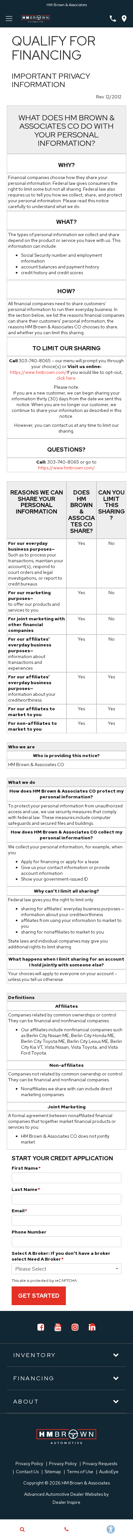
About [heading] (26, 1401)
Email (19, 1211)
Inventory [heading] (34, 1355)
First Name (26, 1168)
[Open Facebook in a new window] (40, 1327)
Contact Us (27, 1471)
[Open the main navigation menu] (9, 18)
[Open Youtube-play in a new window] (57, 1327)
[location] (124, 19)
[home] (35, 18)
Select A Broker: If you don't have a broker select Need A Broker (61, 1256)
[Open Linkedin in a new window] (92, 1327)
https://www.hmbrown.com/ (38, 372)
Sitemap (53, 1471)
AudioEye (108, 1471)
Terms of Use (80, 1471)
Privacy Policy (29, 1463)
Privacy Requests (100, 1463)
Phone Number (29, 1232)
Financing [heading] (34, 1378)
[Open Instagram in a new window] (74, 1327)
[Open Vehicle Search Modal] (22, 1529)
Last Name (26, 1189)
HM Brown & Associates (66, 4)
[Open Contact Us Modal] (66, 1529)
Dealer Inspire (66, 1502)
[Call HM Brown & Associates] (113, 19)
